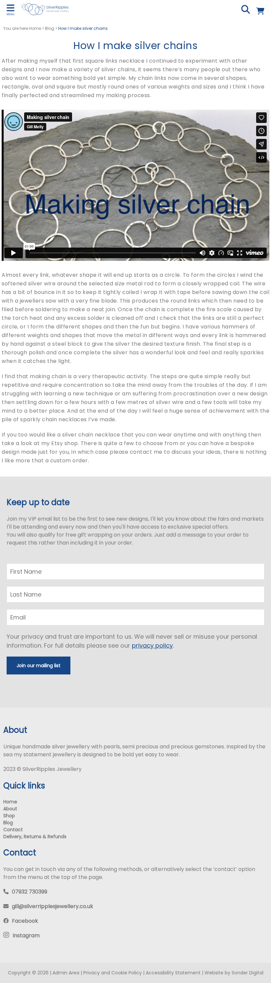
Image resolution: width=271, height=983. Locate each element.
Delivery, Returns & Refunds (34, 836)
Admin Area (66, 972)
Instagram (26, 935)
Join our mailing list (38, 665)
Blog (8, 822)
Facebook (25, 921)
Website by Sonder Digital (234, 972)
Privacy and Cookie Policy (112, 972)
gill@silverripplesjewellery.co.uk (52, 906)
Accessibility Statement (173, 972)
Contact (13, 829)
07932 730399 (29, 892)
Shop (9, 815)
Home (10, 801)
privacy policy (152, 645)
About (10, 808)
